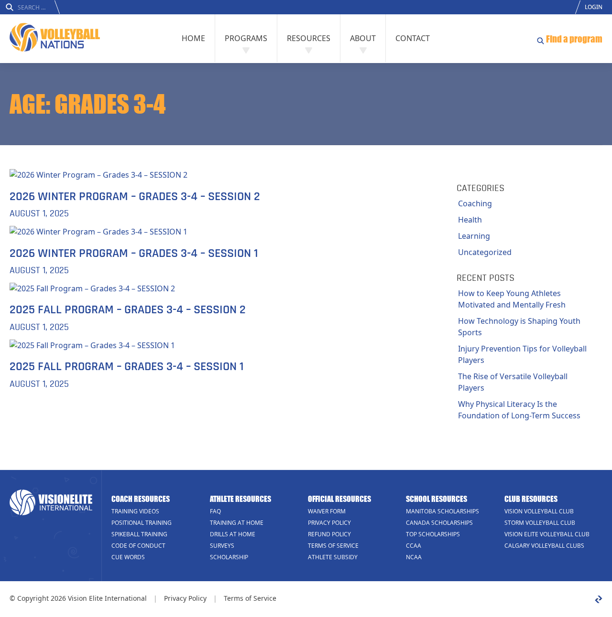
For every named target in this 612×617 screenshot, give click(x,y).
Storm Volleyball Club (539, 523)
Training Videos (135, 511)
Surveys (222, 546)
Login (593, 7)
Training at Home (236, 523)
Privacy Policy (329, 523)
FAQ (215, 511)
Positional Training (141, 523)
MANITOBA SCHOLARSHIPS (442, 511)
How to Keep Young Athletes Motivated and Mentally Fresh (512, 299)
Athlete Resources (240, 499)
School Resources (436, 499)
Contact (412, 38)
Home (193, 38)
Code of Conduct (138, 546)
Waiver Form (327, 511)
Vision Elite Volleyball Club (547, 534)
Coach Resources (140, 499)
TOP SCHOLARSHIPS (433, 534)
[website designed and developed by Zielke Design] (598, 599)
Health (470, 219)
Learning (474, 236)
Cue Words (128, 557)
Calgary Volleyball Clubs (544, 546)
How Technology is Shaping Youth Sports (519, 327)
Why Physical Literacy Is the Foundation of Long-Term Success (519, 410)
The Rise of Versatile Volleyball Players (513, 382)
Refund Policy (329, 534)
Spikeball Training (139, 534)
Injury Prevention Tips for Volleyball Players (522, 354)
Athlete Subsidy (333, 557)
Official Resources (339, 499)
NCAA (414, 557)
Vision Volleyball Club (539, 511)
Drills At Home (232, 534)
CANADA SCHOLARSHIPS (439, 523)
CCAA (413, 546)
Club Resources (530, 499)
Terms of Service (333, 546)
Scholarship (229, 557)
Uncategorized (485, 252)
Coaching (475, 203)
